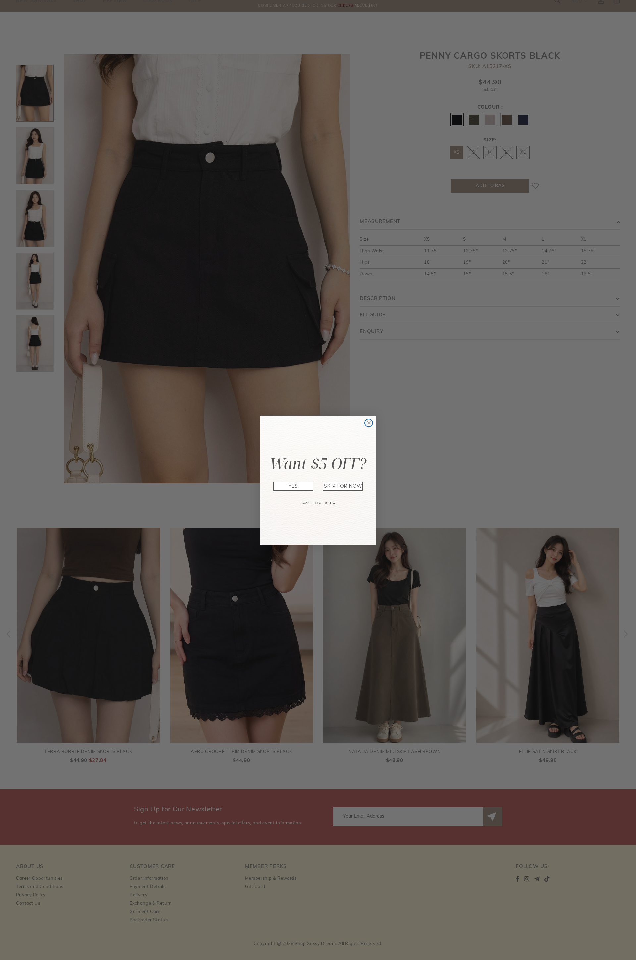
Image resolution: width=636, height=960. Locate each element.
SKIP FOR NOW (343, 486)
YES (293, 486)
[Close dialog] (369, 423)
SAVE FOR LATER (318, 502)
